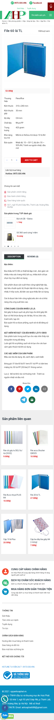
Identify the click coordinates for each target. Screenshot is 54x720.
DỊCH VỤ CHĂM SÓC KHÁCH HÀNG (31, 580)
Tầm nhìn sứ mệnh (10, 620)
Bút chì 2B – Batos (25, 219)
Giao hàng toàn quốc (16, 200)
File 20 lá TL (35, 495)
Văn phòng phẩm (14, 21)
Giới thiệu (20, 8)
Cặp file (43, 21)
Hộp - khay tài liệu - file (31, 21)
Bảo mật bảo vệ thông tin (13, 649)
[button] (5, 246)
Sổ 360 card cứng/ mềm (27, 232)
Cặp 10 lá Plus (9, 539)
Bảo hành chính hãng (16, 196)
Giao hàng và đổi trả (10, 645)
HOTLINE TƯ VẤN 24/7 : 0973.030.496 (18, 667)
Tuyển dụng (31, 8)
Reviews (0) (32, 256)
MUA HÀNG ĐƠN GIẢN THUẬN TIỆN (31, 589)
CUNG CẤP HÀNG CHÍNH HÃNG (29, 569)
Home (4, 21)
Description (14, 256)
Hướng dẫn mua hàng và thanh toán (17, 641)
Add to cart (31, 160)
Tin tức (5, 628)
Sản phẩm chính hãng (16, 192)
